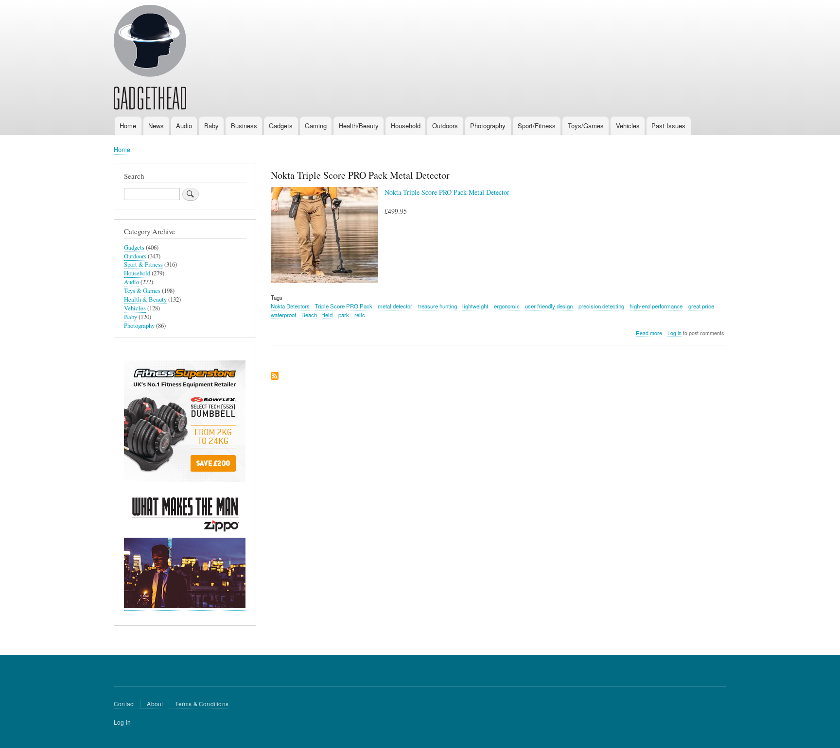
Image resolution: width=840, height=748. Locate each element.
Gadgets (281, 125)
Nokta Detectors (290, 306)
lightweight (475, 306)
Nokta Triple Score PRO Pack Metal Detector (447, 192)
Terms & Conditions (201, 703)
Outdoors (445, 125)
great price (701, 306)
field (327, 315)
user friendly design (549, 306)
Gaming (316, 125)
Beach (309, 315)
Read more (649, 333)
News (156, 125)
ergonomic (507, 306)
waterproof (283, 315)
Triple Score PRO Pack (343, 306)
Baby (211, 125)
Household (405, 125)
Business (244, 125)
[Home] (150, 59)
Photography (488, 125)
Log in (674, 333)
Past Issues (668, 125)
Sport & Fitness (143, 264)
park (343, 315)
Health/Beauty (359, 125)
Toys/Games (586, 125)
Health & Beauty (145, 299)
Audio (184, 125)
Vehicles (628, 125)
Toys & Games (142, 291)
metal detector (395, 306)
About (155, 703)
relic (359, 315)
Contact (124, 703)
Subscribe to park (275, 376)
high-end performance (656, 306)
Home (128, 125)
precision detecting (601, 306)
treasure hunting (437, 306)
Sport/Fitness (537, 125)
